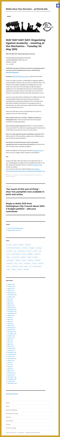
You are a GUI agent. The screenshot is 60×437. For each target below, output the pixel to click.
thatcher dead (37, 266)
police (8, 266)
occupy (34, 263)
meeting (13, 176)
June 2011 (10, 364)
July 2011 (9, 362)
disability (29, 254)
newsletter (10, 263)
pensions (40, 263)
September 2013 (12, 313)
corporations (21, 251)
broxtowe (25, 248)
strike (26, 266)
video (8, 269)
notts (20, 263)
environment (15, 257)
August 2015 (10, 288)
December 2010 (11, 377)
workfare (26, 269)
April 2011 (10, 368)
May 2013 (10, 321)
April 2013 (10, 323)
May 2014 (10, 301)
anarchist (8, 176)
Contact (8, 424)
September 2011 (12, 358)
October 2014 (11, 297)
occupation (27, 263)
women (19, 269)
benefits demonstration (13, 248)
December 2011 (11, 352)
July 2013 (10, 317)
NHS (16, 263)
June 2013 (10, 319)
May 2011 (10, 366)
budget (31, 248)
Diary (21, 174)
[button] (58, 5)
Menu (9, 16)
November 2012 (11, 334)
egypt (8, 257)
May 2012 (10, 342)
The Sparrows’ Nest (36, 165)
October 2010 (11, 381)
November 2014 (11, 294)
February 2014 (11, 307)
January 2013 (11, 329)
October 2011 (11, 356)
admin (9, 174)
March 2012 (10, 346)
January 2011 (11, 375)
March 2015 (10, 290)
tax (30, 266)
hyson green (10, 260)
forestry (23, 257)
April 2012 (10, 344)
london (24, 260)
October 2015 (11, 286)
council (29, 251)
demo (8, 254)
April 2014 (10, 303)
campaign (39, 248)
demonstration (16, 254)
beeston (21, 244)
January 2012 (11, 350)
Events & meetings (27, 174)
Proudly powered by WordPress (32, 432)
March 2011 (10, 371)
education (37, 254)
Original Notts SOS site (14, 230)
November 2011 (11, 354)
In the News (9, 421)
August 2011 (10, 360)
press (21, 266)
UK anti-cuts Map (11, 428)
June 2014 (10, 299)
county (35, 251)
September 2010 (12, 383)
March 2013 (10, 325)
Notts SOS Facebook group (15, 228)
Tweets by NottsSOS (12, 393)
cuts (40, 251)
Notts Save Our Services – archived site (27, 9)
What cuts (39, 174)
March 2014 (10, 305)
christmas (9, 251)
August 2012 (10, 338)
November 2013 (11, 311)
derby (24, 254)
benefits (27, 244)
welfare (13, 269)
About (8, 406)
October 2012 (11, 336)
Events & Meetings (11, 410)
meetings (37, 260)
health (29, 257)
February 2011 (11, 373)
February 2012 (11, 348)
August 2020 (11, 284)
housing (35, 257)
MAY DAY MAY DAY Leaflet (20, 76)
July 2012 (10, 340)
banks (15, 244)
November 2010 (11, 379)
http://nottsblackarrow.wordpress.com (33, 171)
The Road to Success (12, 413)
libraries (18, 260)
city (15, 251)
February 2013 (11, 327)
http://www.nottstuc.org (13, 171)
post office (15, 266)
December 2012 (11, 331)
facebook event (37, 150)
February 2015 (11, 292)
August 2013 (10, 315)
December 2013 (11, 309)
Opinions (34, 174)
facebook (36, 169)
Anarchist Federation (12, 72)
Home (8, 403)
